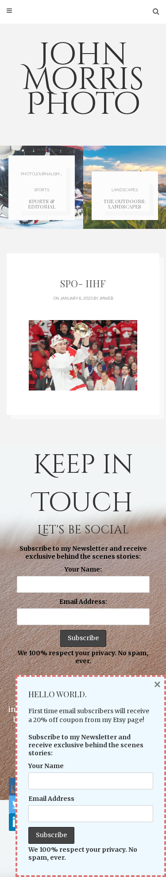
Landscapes (125, 189)
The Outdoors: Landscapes (125, 204)
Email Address (51, 799)
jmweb (106, 298)
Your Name (46, 766)
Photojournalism (40, 173)
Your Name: (83, 569)
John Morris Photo (83, 79)
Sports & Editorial (41, 204)
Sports (41, 189)
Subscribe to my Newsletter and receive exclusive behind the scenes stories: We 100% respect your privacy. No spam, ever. (83, 605)
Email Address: (83, 602)
